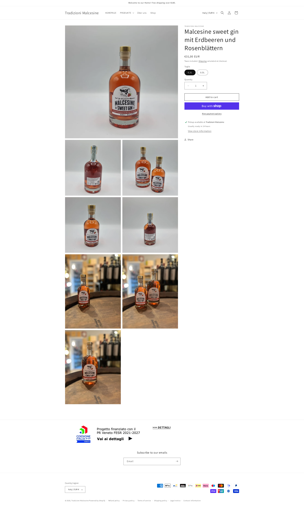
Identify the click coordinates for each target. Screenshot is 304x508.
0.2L (190, 72)
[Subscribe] (176, 461)
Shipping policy (160, 500)
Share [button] (190, 139)
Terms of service (144, 500)
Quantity (188, 79)
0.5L (202, 72)
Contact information (192, 500)
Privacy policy (128, 500)
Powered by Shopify (97, 501)
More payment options (212, 113)
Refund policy (114, 500)
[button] (126, 12)
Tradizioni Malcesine (80, 501)
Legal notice (175, 500)
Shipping (203, 61)
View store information (199, 131)
